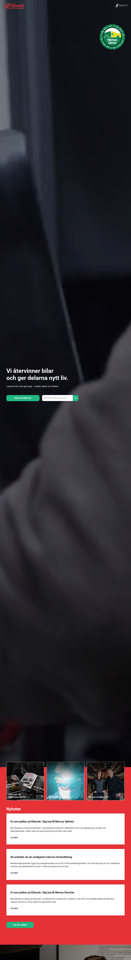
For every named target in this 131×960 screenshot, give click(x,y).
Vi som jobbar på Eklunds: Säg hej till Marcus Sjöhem (42, 821)
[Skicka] (75, 398)
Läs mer (14, 838)
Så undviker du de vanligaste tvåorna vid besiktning (41, 857)
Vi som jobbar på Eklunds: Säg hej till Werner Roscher (42, 892)
